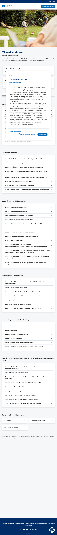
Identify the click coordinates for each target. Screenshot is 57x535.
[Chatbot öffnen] (52, 530)
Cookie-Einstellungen (15, 131)
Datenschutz (11, 523)
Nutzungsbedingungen (19, 523)
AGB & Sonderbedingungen (41, 523)
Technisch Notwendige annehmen (27, 134)
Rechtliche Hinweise (30, 523)
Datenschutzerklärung (15, 82)
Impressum (5, 523)
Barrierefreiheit (51, 523)
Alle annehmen (42, 134)
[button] (28, 141)
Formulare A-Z (28, 525)
